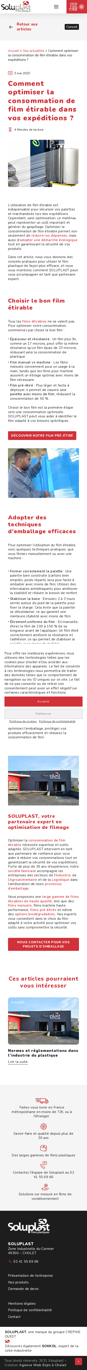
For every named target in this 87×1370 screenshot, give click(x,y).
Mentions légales (22, 1304)
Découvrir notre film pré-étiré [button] (42, 435)
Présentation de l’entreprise (30, 1276)
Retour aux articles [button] (27, 27)
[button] (56, 6)
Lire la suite (18, 1062)
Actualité (18, 1002)
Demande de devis (23, 1289)
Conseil (71, 26)
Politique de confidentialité (57, 721)
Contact (14, 1317)
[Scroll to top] (78, 1361)
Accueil (13, 51)
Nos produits (18, 1282)
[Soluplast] (16, 6)
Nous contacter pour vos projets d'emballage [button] (44, 944)
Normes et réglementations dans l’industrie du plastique (43, 1053)
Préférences (43, 714)
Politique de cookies (23, 721)
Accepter (43, 701)
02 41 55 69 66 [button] (25, 1261)
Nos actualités (33, 51)
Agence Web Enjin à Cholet (42, 1365)
